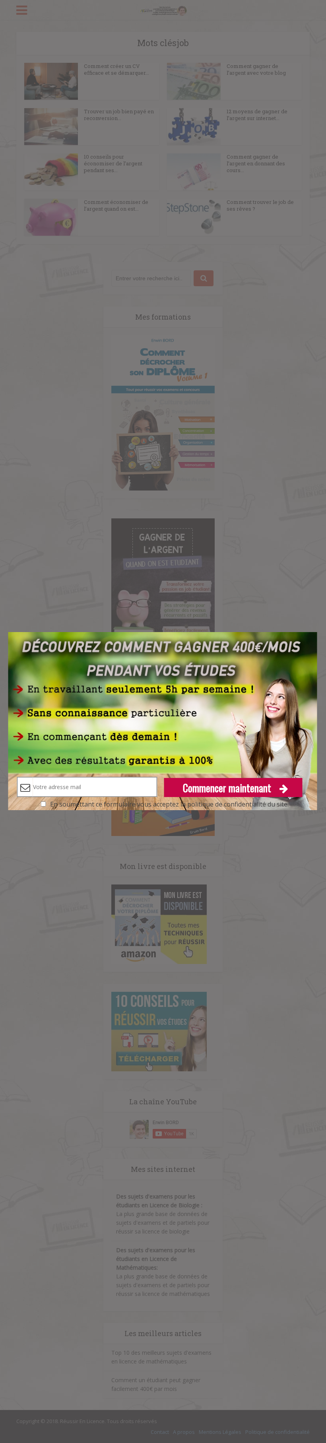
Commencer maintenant (228, 787)
